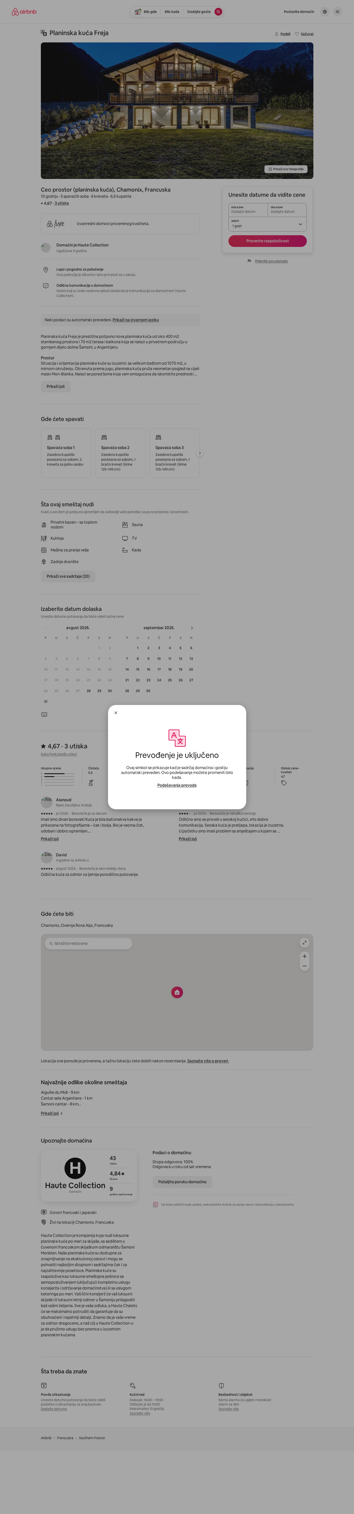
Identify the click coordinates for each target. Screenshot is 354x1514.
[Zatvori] (116, 713)
